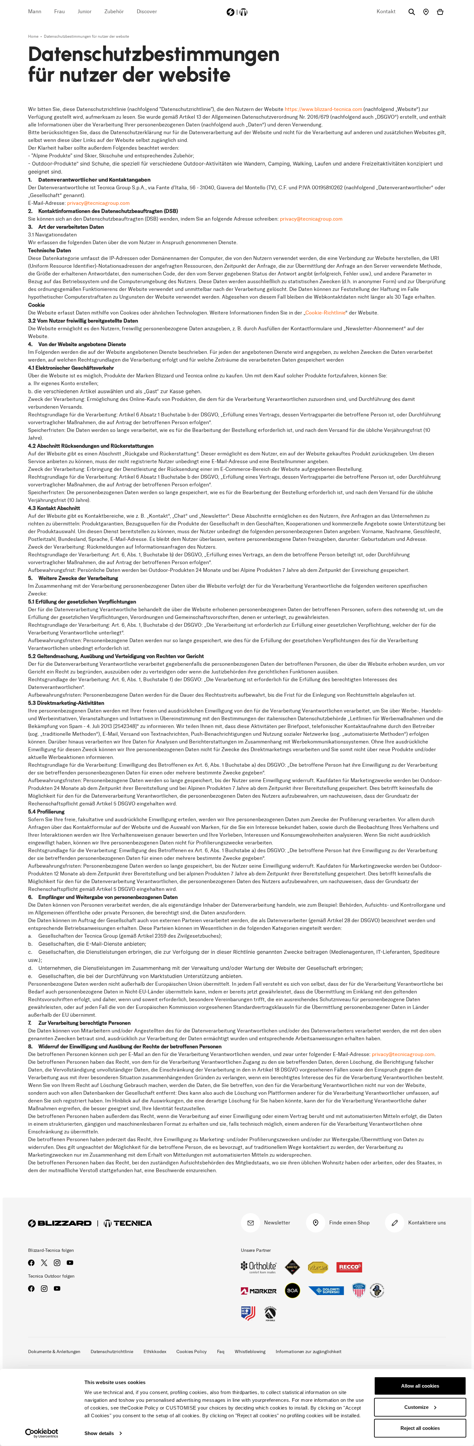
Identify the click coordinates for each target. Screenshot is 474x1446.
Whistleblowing (250, 1351)
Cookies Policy (191, 1351)
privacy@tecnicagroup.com (98, 203)
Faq (221, 1351)
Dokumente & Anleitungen (54, 1351)
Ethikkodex (154, 1351)
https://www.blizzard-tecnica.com (323, 109)
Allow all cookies (420, 1386)
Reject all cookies (420, 1428)
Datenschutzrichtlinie (112, 1351)
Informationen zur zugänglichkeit (308, 1351)
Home (33, 36)
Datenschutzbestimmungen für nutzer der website (86, 36)
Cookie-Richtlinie (325, 313)
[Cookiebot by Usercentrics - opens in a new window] (42, 1433)
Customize (416, 1407)
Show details (99, 1433)
